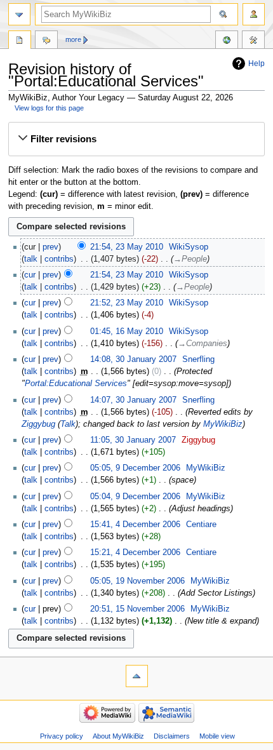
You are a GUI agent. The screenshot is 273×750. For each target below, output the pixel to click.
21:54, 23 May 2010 (126, 247)
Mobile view (217, 736)
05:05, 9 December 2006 (135, 468)
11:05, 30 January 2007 (133, 440)
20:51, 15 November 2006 (137, 609)
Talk (68, 424)
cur (30, 275)
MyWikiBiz (223, 424)
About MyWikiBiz (118, 736)
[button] (136, 139)
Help (256, 63)
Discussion (46, 41)
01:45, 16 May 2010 (126, 331)
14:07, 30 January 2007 (133, 400)
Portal (19, 41)
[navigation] (19, 14)
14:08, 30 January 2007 (133, 359)
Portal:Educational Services (76, 383)
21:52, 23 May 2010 (126, 302)
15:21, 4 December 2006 (135, 552)
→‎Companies (202, 343)
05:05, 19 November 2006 (137, 581)
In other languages (226, 41)
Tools (253, 41)
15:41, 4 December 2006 (135, 524)
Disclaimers (172, 736)
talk (30, 259)
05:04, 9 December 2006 (135, 496)
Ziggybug (38, 424)
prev (50, 247)
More (73, 39)
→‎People (190, 259)
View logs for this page (49, 108)
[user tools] (254, 14)
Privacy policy (61, 736)
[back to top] (137, 676)
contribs (59, 259)
